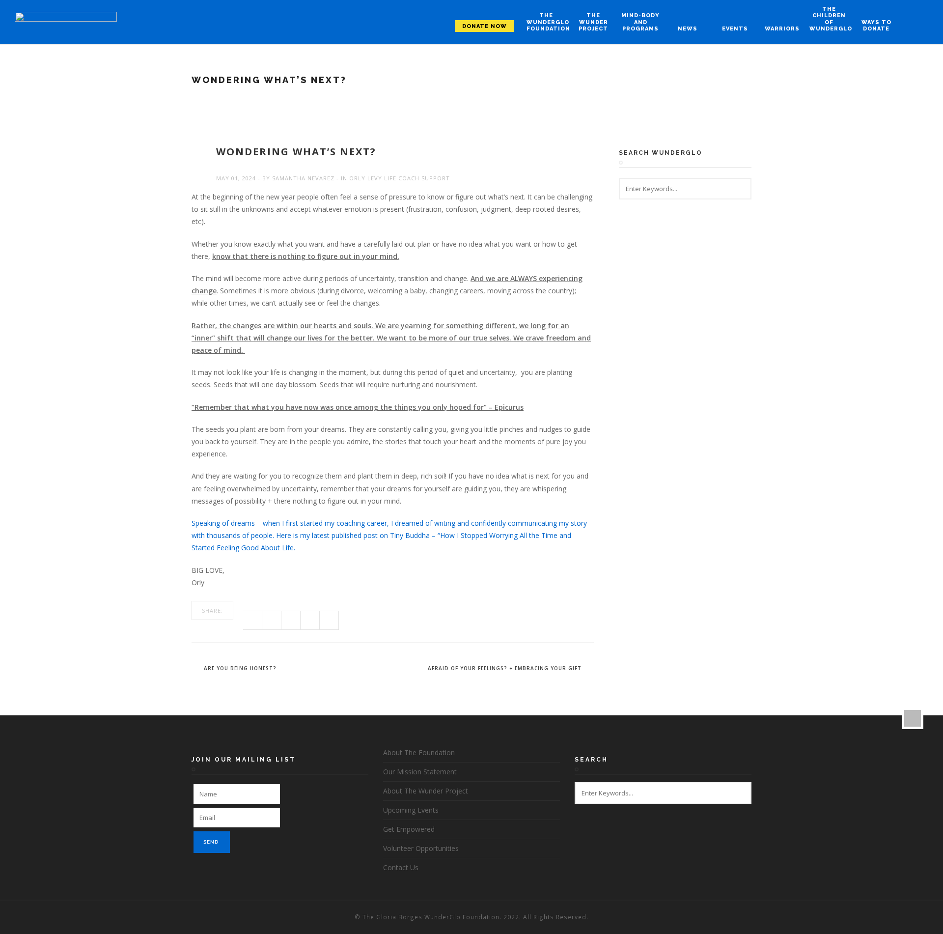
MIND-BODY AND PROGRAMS (640, 21)
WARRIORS (782, 29)
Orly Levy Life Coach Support (399, 178)
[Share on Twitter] (271, 620)
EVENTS (735, 29)
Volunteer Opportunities (421, 848)
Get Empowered (409, 829)
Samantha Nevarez (303, 178)
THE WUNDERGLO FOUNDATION (546, 21)
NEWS (687, 29)
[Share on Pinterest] (310, 620)
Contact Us (400, 867)
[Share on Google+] (291, 620)
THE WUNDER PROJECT (593, 21)
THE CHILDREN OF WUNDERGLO (829, 19)
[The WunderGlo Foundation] (66, 22)
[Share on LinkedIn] (329, 620)
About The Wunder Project (425, 790)
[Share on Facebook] (252, 620)
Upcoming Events (411, 810)
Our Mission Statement (420, 771)
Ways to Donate (876, 25)
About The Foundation (419, 752)
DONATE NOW (484, 26)
